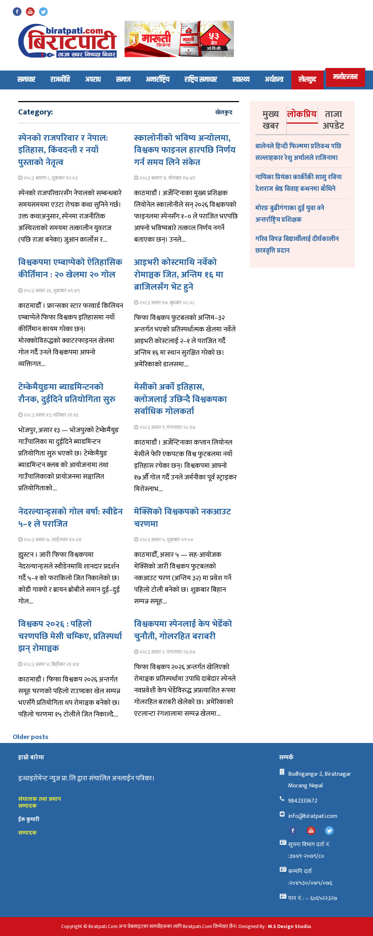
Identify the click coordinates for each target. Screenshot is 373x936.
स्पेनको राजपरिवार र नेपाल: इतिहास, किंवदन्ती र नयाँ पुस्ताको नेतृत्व (63, 150)
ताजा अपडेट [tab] (333, 120)
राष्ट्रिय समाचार (201, 79)
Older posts (30, 737)
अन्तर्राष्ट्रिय (157, 79)
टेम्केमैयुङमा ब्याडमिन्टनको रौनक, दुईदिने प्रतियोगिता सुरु (66, 393)
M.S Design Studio (289, 926)
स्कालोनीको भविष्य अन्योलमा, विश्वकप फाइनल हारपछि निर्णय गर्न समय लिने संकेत (185, 150)
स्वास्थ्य (241, 79)
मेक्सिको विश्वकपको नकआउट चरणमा (182, 518)
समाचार (26, 79)
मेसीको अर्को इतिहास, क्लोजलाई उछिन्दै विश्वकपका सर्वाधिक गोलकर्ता (180, 399)
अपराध (93, 79)
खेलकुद (307, 79)
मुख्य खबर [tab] (271, 120)
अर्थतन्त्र (274, 79)
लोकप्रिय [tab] (302, 114)
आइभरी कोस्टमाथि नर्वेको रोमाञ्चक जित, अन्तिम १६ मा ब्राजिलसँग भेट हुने (178, 274)
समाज (123, 79)
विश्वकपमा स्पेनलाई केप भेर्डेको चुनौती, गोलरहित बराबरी (183, 630)
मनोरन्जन (345, 77)
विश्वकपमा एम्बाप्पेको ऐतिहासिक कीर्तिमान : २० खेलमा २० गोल (70, 268)
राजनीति (60, 79)
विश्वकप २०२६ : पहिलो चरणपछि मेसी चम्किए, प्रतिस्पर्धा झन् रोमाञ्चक (70, 636)
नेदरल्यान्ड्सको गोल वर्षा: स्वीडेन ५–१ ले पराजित (70, 518)
